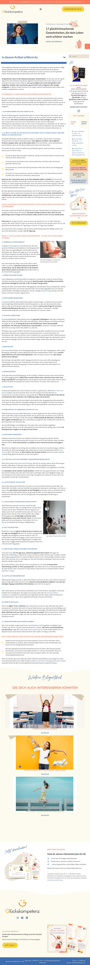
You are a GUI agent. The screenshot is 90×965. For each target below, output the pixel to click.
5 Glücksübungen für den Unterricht (45, 729)
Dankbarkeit (6, 302)
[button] (40, 9)
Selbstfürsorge (46, 291)
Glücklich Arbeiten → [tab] (84, 123)
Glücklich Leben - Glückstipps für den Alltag (59, 24)
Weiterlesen (45, 733)
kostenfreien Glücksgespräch (47, 661)
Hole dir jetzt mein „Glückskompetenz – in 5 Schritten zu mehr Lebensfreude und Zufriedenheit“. (45, 2)
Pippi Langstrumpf (34, 630)
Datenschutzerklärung (56, 880)
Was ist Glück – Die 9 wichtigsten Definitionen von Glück (45, 811)
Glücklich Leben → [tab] (73, 123)
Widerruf (35, 960)
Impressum (28, 960)
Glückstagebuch (14, 246)
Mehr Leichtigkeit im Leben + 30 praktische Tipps (78, 133)
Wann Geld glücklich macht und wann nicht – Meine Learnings (45, 770)
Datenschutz (42, 963)
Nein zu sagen (9, 571)
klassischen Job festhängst (23, 463)
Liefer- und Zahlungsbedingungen (50, 960)
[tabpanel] (79, 144)
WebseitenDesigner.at (78, 963)
